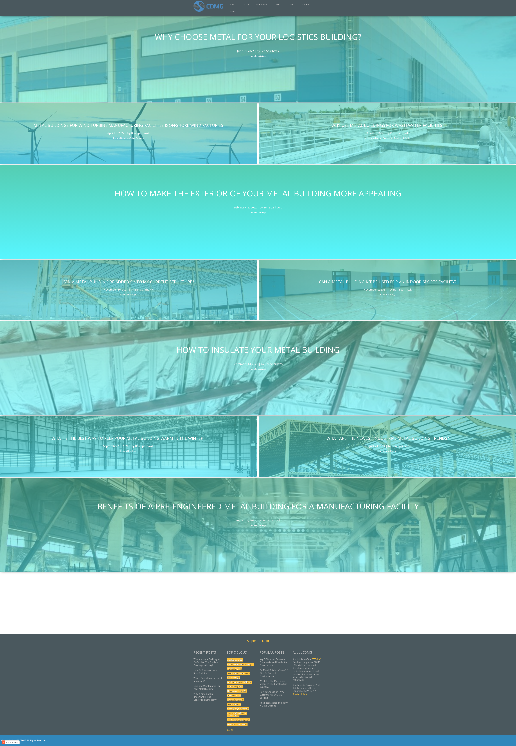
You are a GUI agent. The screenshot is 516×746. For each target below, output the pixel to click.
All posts (253, 640)
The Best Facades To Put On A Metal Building (274, 704)
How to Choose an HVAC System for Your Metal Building (272, 694)
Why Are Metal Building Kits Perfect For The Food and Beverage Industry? (207, 662)
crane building (234, 695)
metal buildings (234, 660)
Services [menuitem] (245, 4)
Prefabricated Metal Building (239, 682)
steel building (233, 678)
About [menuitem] (232, 4)
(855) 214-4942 (300, 693)
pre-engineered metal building (240, 664)
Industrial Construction (237, 724)
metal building (234, 669)
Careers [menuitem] (233, 12)
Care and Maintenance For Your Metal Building (207, 687)
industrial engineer (235, 700)
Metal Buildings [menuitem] (262, 4)
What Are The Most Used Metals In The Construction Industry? (273, 684)
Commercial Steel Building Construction (237, 714)
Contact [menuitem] (305, 4)
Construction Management (238, 720)
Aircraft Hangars (234, 686)
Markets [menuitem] (279, 4)
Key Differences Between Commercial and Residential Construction (273, 662)
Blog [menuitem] (293, 4)
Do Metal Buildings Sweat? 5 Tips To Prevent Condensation (274, 673)
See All (230, 730)
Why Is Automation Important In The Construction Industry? (205, 696)
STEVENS (316, 659)
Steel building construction (238, 673)
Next (265, 640)
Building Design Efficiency (238, 709)
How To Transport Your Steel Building (206, 672)
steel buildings (234, 704)
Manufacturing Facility (236, 691)
